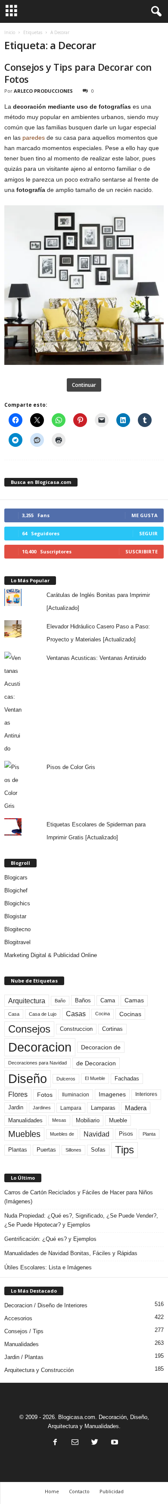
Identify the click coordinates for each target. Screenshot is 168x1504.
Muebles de (62, 1134)
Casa (13, 1014)
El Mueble (95, 1078)
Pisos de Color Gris (71, 767)
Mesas (59, 1120)
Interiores (146, 1094)
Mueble (118, 1121)
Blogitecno (17, 929)
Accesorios (18, 1318)
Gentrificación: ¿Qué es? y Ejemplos (50, 1239)
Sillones (73, 1149)
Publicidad (112, 1491)
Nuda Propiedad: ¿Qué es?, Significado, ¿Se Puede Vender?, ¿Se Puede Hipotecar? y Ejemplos (81, 1220)
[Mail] (75, 1443)
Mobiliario (88, 1120)
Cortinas (112, 1029)
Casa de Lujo (42, 1014)
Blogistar (15, 916)
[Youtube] (114, 1443)
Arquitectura (26, 1001)
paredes (33, 137)
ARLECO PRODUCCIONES (43, 91)
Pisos (126, 1134)
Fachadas (127, 1079)
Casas (76, 1013)
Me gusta (144, 515)
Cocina (102, 1013)
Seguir (148, 533)
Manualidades (25, 1121)
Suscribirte (141, 551)
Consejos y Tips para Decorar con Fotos (78, 72)
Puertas (46, 1150)
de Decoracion (96, 1063)
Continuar (84, 385)
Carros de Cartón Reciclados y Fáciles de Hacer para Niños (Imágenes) (78, 1197)
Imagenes (112, 1094)
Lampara (70, 1108)
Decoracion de (101, 1047)
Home (52, 1491)
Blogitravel (17, 942)
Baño (60, 1000)
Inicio (9, 32)
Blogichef (16, 890)
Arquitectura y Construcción (39, 1370)
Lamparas (103, 1108)
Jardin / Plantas (24, 1357)
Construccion (76, 1029)
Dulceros (65, 1078)
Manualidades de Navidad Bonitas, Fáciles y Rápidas (70, 1253)
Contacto (79, 1491)
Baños (83, 1000)
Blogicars (16, 877)
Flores (18, 1094)
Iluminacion (75, 1094)
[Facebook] (55, 1443)
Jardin (15, 1108)
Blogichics (17, 903)
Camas (134, 1000)
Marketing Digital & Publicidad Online (50, 955)
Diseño (27, 1079)
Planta (149, 1134)
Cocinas (130, 1014)
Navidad (96, 1134)
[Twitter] (95, 1443)
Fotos (45, 1094)
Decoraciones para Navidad (37, 1062)
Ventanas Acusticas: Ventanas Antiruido (96, 658)
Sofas (98, 1150)
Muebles (24, 1134)
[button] (154, 11)
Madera (135, 1108)
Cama (107, 1001)
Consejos (29, 1029)
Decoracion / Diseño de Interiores (45, 1305)
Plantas (17, 1149)
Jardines (42, 1107)
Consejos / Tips (24, 1331)
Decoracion (40, 1047)
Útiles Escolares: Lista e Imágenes (48, 1267)
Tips (124, 1149)
